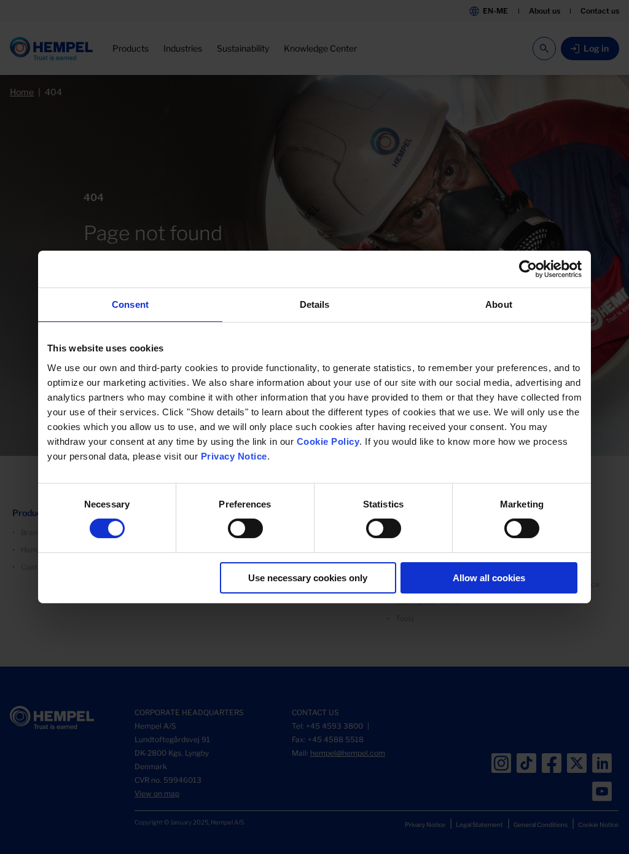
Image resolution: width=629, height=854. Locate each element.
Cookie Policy (328, 441)
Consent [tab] (130, 304)
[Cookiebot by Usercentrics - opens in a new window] (528, 269)
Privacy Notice (234, 456)
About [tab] (498, 304)
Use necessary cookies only (307, 578)
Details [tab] (315, 304)
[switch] (245, 528)
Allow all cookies (489, 578)
